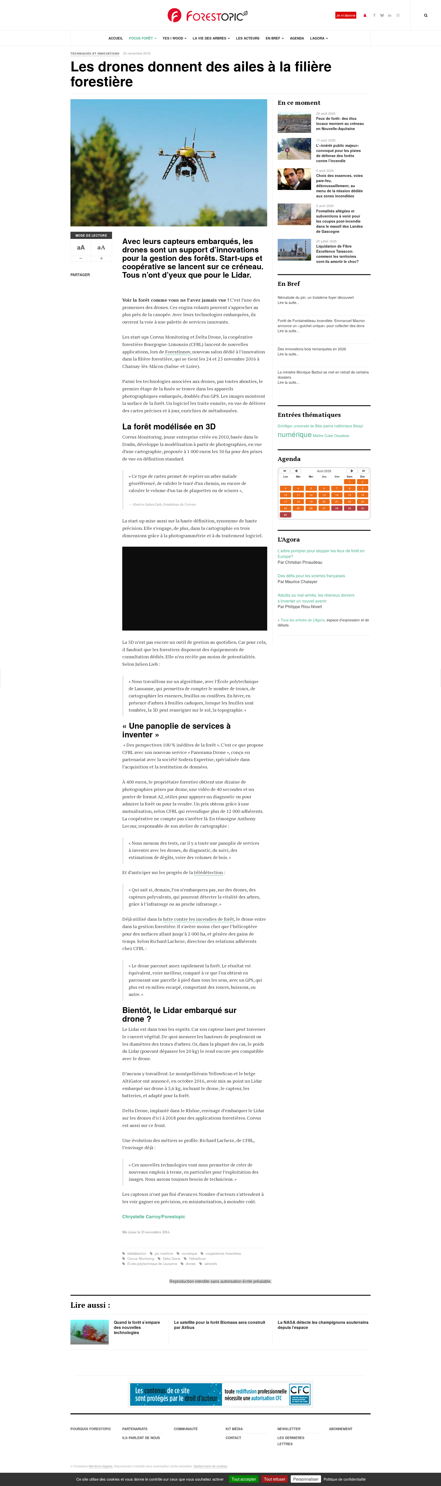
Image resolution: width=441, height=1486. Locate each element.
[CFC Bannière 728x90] (220, 1394)
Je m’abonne (345, 15)
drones (191, 1263)
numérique (189, 1253)
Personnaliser (305, 1479)
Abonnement (340, 1428)
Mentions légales (101, 1466)
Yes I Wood (173, 38)
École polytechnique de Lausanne (152, 1263)
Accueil (115, 38)
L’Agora (317, 38)
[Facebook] (374, 15)
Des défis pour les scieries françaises (311, 576)
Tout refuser (274, 1479)
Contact (233, 1437)
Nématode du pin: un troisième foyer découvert (316, 297)
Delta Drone (171, 1258)
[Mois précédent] (296, 471)
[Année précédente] (284, 471)
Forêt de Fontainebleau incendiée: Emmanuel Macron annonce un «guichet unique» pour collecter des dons (321, 323)
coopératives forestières (223, 1253)
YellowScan (197, 1258)
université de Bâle (307, 425)
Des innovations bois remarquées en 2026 (312, 348)
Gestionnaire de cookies (210, 1466)
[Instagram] (398, 15)
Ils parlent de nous (141, 1437)
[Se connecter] (365, 15)
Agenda (297, 38)
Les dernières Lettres (290, 1440)
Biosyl (358, 425)
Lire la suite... (288, 302)
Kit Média (234, 1428)
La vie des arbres (210, 38)
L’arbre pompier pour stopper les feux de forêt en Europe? (321, 553)
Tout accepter (243, 1479)
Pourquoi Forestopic (90, 1428)
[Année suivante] (363, 471)
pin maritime (164, 1253)
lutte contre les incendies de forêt (198, 919)
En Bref (273, 38)
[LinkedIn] (389, 15)
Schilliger (285, 425)
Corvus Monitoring (140, 1258)
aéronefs (210, 1263)
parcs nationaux (337, 426)
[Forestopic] (208, 15)
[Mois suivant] (352, 471)
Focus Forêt (141, 38)
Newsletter (288, 1428)
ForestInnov (177, 352)
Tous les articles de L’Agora (303, 619)
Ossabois (341, 435)
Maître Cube (323, 435)
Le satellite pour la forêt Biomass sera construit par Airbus (219, 1324)
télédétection (208, 872)
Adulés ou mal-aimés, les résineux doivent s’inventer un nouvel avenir (316, 598)
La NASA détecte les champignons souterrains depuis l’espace (323, 1324)
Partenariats (135, 1428)
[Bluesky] (382, 15)
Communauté (186, 1428)
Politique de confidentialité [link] (345, 1479)
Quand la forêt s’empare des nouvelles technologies (137, 1327)
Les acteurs (248, 38)
